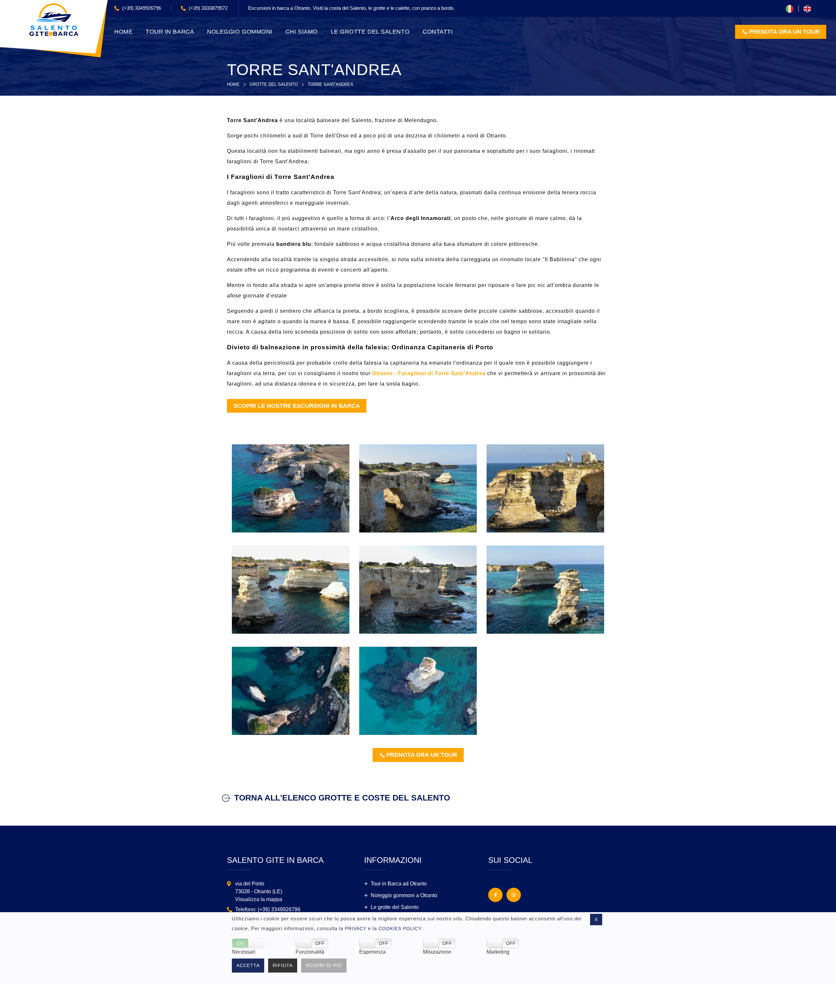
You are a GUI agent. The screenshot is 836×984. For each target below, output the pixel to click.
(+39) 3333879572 (207, 8)
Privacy (355, 928)
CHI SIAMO (301, 31)
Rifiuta (283, 965)
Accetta (248, 965)
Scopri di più (324, 965)
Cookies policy (400, 928)
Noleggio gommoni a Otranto (404, 895)
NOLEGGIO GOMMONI (239, 31)
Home (233, 84)
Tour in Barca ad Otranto (399, 883)
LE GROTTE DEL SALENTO (370, 31)
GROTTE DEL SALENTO (273, 84)
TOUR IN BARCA (170, 31)
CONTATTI (438, 31)
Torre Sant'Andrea (330, 84)
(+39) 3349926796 (141, 8)
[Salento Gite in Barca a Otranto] (53, 19)
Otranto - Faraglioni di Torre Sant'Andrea (429, 373)
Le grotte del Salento (395, 907)
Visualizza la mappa (258, 899)
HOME (123, 31)
